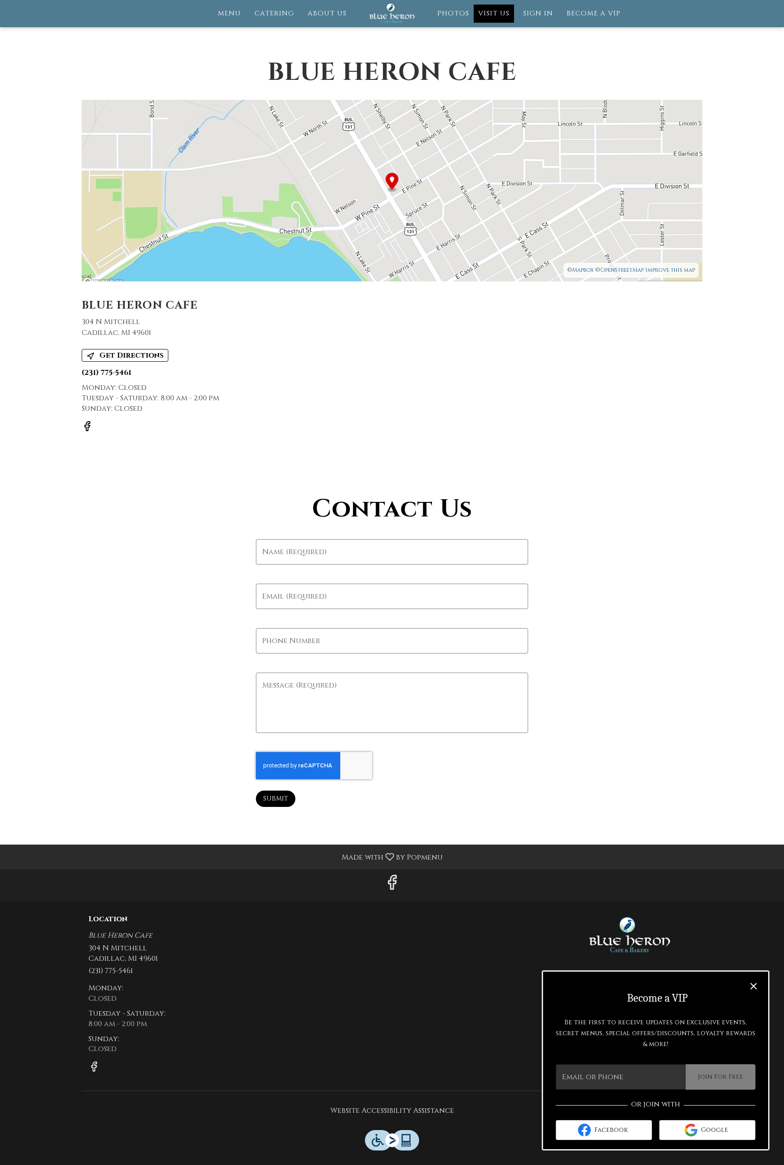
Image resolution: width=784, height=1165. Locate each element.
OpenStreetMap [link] (622, 270)
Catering (274, 13)
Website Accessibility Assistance (392, 1111)
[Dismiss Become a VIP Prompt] (753, 986)
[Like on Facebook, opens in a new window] (87, 428)
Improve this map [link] (670, 270)
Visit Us (494, 13)
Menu (229, 13)
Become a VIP (594, 13)
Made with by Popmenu (225, 856)
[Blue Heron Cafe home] (392, 13)
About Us (327, 13)
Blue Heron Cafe (630, 935)
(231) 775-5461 (110, 971)
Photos (453, 13)
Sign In (538, 13)
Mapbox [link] (583, 270)
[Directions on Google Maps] (392, 190)
